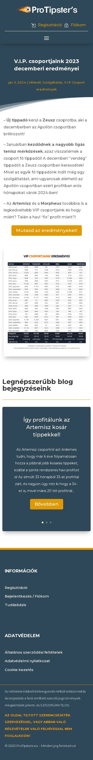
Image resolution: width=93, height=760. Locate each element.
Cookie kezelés (19, 669)
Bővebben (47, 504)
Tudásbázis (15, 605)
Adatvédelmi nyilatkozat (27, 661)
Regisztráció (50, 25)
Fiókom (78, 25)
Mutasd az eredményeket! (46, 230)
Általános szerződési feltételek (34, 652)
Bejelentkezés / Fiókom (27, 596)
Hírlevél (35, 82)
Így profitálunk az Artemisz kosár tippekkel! (46, 427)
